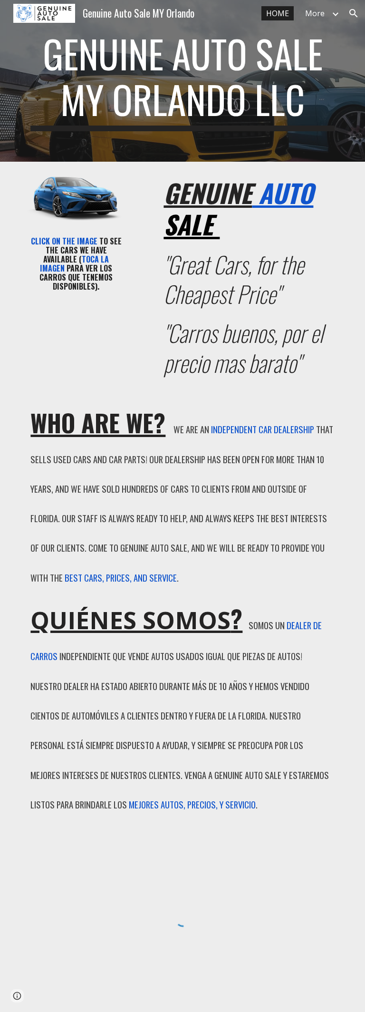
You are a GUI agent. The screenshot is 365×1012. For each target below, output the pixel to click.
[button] (353, 13)
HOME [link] (277, 13)
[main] (182, 81)
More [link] (315, 13)
